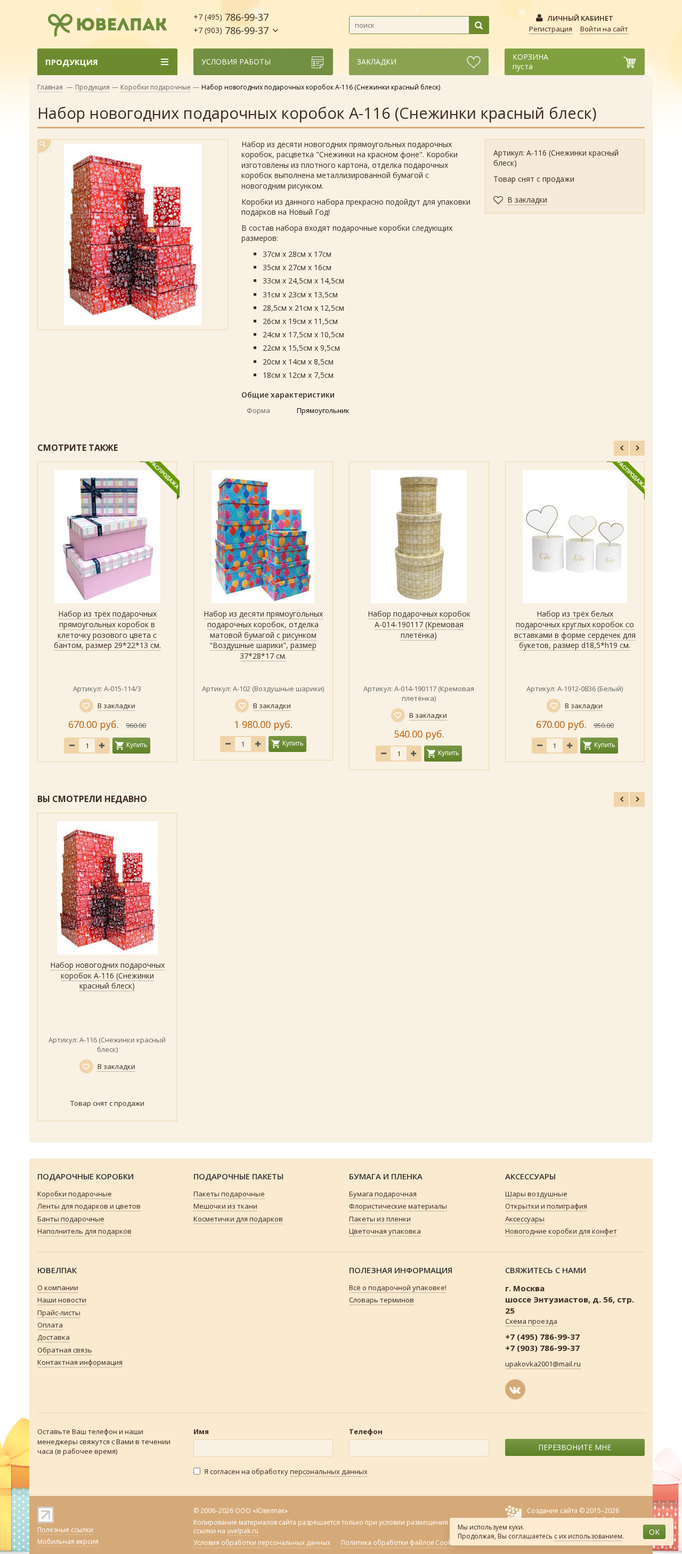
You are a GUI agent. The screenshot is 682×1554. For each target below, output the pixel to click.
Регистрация (550, 29)
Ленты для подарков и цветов (89, 1206)
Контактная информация (80, 1362)
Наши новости (61, 1300)
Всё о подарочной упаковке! (397, 1287)
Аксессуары (525, 1219)
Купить (137, 744)
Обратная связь (64, 1350)
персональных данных (329, 1471)
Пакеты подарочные (229, 1194)
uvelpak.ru (242, 1530)
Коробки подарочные (155, 87)
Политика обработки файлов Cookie (399, 1543)
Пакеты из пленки (380, 1219)
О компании (57, 1287)
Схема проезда (531, 1321)
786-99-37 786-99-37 (231, 24)
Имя (201, 1431)
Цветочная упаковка (385, 1231)
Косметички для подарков (238, 1219)
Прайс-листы (58, 1312)
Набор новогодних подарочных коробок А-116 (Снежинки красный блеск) (107, 975)
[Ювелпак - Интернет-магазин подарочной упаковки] (102, 23)
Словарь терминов (381, 1300)
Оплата (50, 1325)
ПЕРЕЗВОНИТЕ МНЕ (574, 1447)
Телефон (366, 1431)
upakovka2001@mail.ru (543, 1364)
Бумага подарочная (383, 1194)
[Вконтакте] (515, 1389)
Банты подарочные (70, 1219)
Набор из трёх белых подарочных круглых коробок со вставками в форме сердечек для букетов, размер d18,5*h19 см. (575, 629)
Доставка (53, 1337)
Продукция (92, 87)
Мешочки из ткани (225, 1206)
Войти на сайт (604, 29)
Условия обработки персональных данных (261, 1543)
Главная (50, 87)
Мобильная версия (68, 1541)
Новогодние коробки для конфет (561, 1231)
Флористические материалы (398, 1206)
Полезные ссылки (65, 1529)
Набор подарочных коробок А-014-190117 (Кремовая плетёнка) (419, 624)
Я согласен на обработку (286, 1471)
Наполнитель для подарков (84, 1231)
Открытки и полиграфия (546, 1206)
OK (654, 1532)
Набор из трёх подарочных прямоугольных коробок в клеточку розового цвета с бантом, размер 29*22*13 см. (107, 629)
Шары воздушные (536, 1194)
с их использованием (588, 1536)
